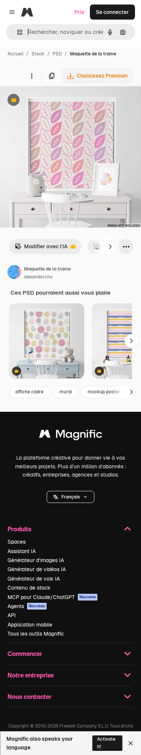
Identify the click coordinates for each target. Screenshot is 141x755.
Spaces (17, 541)
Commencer (25, 653)
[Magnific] (70, 436)
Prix (79, 12)
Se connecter (112, 12)
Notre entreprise (31, 675)
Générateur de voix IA (34, 578)
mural (65, 392)
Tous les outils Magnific (36, 633)
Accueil (15, 54)
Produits (19, 529)
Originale (50, 100)
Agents (26, 606)
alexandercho (38, 277)
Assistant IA (22, 551)
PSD (57, 54)
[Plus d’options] (31, 75)
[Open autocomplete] (16, 32)
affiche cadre (29, 392)
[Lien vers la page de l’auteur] (14, 273)
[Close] (131, 743)
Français (70, 497)
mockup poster (104, 392)
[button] (70, 497)
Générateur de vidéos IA (37, 569)
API (12, 615)
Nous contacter (30, 696)
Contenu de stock (29, 587)
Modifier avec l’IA (41, 248)
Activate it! (106, 742)
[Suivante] (110, 246)
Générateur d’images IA (36, 560)
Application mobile (30, 624)
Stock (38, 54)
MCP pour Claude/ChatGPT (52, 597)
